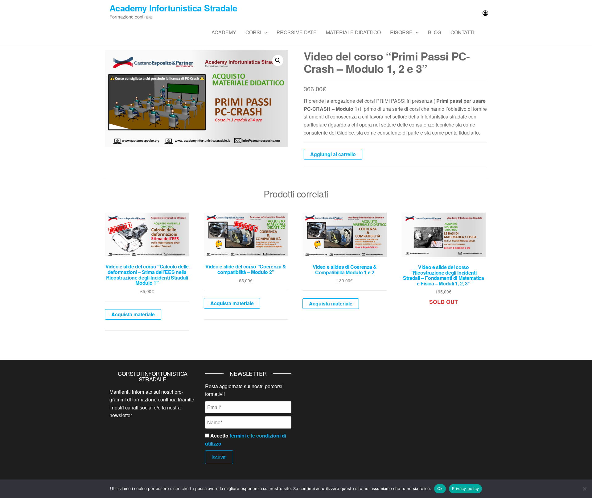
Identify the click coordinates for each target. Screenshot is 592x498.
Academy (224, 32)
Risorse (401, 32)
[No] (584, 489)
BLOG (434, 32)
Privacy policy (465, 488)
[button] (277, 60)
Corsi (253, 32)
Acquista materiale (133, 314)
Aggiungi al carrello (333, 154)
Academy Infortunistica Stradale (173, 8)
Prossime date (297, 32)
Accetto (245, 439)
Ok (440, 488)
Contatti (462, 32)
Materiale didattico (353, 32)
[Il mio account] (485, 13)
